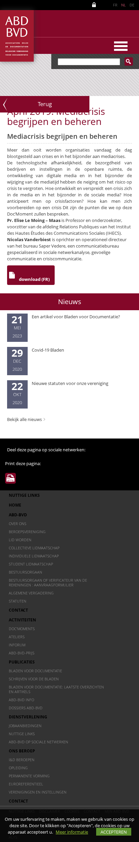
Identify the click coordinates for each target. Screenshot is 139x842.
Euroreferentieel (26, 783)
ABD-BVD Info (21, 699)
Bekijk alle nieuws (24, 419)
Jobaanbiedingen (25, 725)
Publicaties (22, 662)
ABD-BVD (18, 515)
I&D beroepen (21, 759)
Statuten (17, 601)
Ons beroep (22, 751)
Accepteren (114, 832)
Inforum (17, 644)
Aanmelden (95, 5)
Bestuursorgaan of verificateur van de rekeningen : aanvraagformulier (48, 582)
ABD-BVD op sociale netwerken (38, 741)
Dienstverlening (28, 717)
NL (123, 4)
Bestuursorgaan (25, 572)
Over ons (17, 523)
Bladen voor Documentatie (35, 670)
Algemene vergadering (31, 592)
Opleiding (18, 767)
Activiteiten (22, 620)
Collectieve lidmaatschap (34, 547)
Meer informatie (72, 832)
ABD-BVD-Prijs (21, 652)
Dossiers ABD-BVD (26, 707)
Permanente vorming (29, 775)
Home (15, 505)
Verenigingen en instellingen (37, 792)
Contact (18, 610)
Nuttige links (24, 495)
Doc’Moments (22, 628)
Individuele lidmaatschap (34, 555)
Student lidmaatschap (31, 563)
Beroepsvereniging (27, 531)
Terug (45, 104)
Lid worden (20, 539)
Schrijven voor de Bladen (34, 678)
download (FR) (34, 279)
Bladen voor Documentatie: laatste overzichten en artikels (56, 689)
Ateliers (17, 636)
